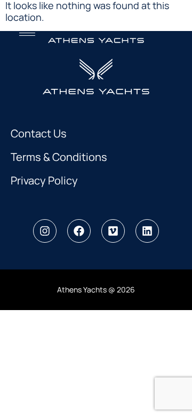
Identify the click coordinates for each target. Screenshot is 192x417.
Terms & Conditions (59, 157)
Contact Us (39, 133)
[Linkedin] (147, 231)
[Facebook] (79, 231)
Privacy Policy (44, 180)
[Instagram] (45, 231)
